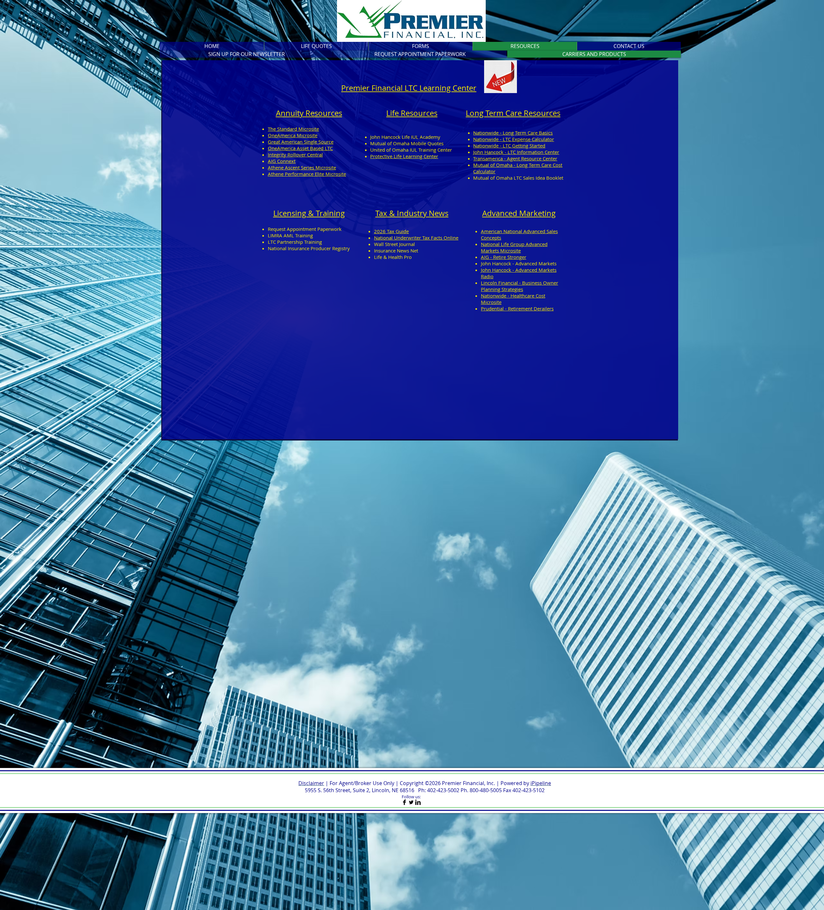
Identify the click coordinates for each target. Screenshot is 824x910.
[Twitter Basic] (411, 802)
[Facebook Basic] (404, 802)
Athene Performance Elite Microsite (307, 174)
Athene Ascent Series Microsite (302, 167)
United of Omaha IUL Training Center (411, 150)
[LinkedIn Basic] (418, 802)
